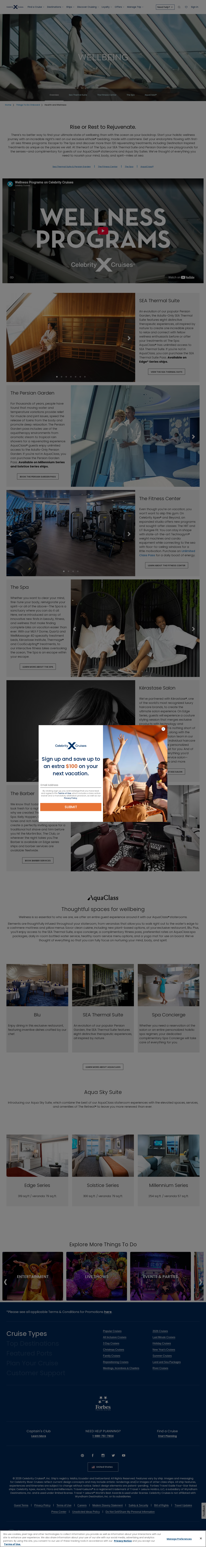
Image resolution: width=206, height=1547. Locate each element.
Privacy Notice (123, 1540)
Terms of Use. (12, 1544)
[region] (103, 1538)
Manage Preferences (179, 1539)
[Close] (200, 1538)
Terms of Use (64, 793)
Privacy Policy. (71, 798)
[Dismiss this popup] (163, 729)
